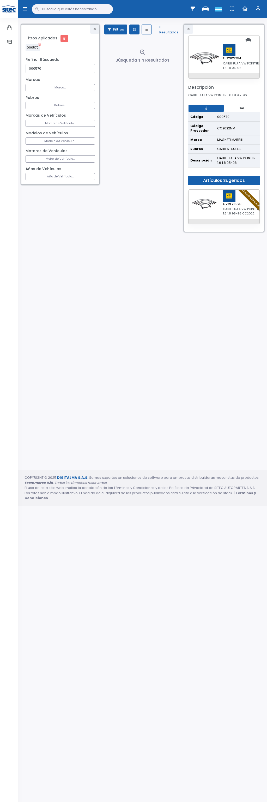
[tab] (206, 108)
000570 (33, 47)
